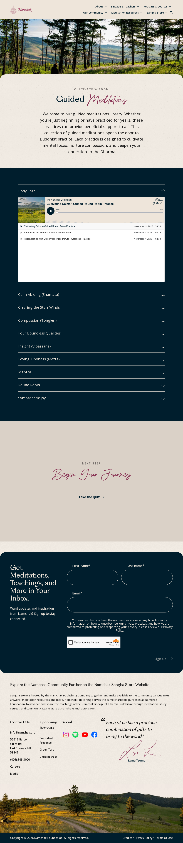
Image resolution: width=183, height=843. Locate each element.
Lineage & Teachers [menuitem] (123, 6)
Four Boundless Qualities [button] (39, 333)
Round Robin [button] (29, 385)
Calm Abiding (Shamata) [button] (38, 294)
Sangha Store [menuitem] (155, 12)
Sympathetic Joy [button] (32, 398)
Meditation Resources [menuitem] (125, 12)
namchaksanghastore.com (78, 708)
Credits (127, 838)
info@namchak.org (22, 732)
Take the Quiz (89, 497)
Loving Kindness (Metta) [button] (39, 359)
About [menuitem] (99, 6)
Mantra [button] (24, 372)
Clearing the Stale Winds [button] (39, 307)
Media (14, 773)
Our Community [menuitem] (93, 12)
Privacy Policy (143, 838)
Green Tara (47, 749)
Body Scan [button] (27, 191)
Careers (15, 766)
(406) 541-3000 (20, 759)
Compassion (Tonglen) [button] (37, 320)
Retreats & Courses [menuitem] (155, 6)
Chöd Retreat (48, 756)
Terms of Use (164, 838)
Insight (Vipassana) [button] (34, 346)
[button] (171, 13)
